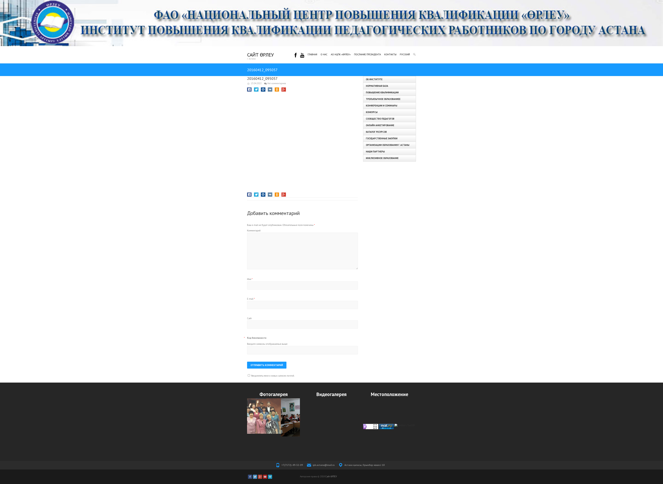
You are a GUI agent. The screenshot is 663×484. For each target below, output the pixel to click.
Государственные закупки (381, 138)
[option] (273, 417)
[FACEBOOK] (296, 54)
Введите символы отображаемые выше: (267, 343)
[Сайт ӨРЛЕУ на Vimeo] (270, 477)
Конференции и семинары (381, 105)
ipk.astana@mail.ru (324, 465)
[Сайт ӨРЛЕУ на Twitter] (255, 477)
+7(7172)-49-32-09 (292, 465)
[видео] (331, 424)
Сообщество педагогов (380, 118)
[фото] (273, 417)
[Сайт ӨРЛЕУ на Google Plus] (260, 477)
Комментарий (254, 230)
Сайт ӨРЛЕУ (260, 55)
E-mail (251, 298)
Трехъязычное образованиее (383, 99)
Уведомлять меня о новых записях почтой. (273, 375)
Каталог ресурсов (376, 131)
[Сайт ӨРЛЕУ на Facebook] (250, 477)
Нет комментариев (276, 83)
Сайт (249, 318)
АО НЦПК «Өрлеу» (341, 54)
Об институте (374, 79)
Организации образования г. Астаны (387, 145)
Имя (250, 279)
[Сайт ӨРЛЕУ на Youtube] (265, 477)
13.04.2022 (256, 83)
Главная (312, 54)
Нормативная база (377, 85)
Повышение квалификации (382, 92)
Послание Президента (367, 54)
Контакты (390, 54)
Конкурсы (372, 112)
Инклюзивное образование (382, 158)
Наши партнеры (375, 151)
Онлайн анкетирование (380, 125)
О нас (324, 54)
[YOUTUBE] (302, 54)
